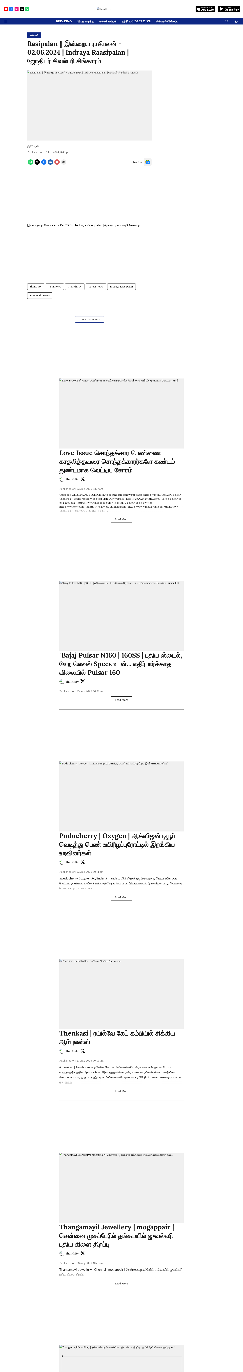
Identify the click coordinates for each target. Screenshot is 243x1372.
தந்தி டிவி (33, 146)
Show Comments (89, 319)
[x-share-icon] (37, 163)
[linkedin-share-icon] (50, 163)
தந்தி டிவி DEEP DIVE (136, 21)
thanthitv (35, 286)
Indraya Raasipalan (121, 286)
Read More (121, 519)
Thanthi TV (75, 286)
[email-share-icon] (57, 163)
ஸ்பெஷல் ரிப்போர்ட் (167, 21)
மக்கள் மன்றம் (108, 21)
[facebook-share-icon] (43, 163)
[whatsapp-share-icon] (30, 163)
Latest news (96, 286)
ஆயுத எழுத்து (85, 21)
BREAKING (64, 21)
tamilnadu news (40, 295)
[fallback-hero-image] (121, 413)
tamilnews (54, 286)
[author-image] (62, 479)
